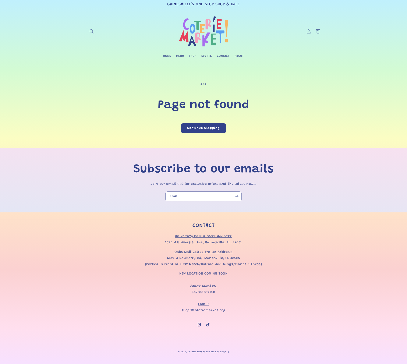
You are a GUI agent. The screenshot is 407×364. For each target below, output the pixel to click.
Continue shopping (203, 128)
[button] (91, 31)
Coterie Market (196, 352)
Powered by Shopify (217, 352)
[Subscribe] (236, 196)
